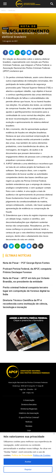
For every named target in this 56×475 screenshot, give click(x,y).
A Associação (28, 400)
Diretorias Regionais (29, 409)
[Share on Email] (34, 52)
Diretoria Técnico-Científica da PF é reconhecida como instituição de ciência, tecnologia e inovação (25, 304)
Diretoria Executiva (28, 404)
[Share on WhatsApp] (17, 52)
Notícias (11, 10)
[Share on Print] (40, 52)
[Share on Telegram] (23, 52)
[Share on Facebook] (5, 52)
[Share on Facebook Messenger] (29, 52)
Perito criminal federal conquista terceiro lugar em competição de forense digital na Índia (26, 291)
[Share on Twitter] (11, 52)
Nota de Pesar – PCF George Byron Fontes (26, 262)
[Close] (54, 433)
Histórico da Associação (29, 413)
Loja (29, 430)
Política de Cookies (41, 455)
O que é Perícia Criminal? (29, 417)
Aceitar (28, 461)
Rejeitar (28, 469)
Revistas (29, 426)
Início (3, 10)
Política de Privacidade (22, 455)
